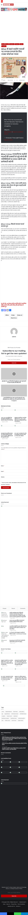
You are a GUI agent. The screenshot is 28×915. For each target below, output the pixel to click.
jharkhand (15, 716)
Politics (17, 44)
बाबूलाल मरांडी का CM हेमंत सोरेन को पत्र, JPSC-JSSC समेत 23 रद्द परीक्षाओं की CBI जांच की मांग (20, 419)
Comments (22, 608)
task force (14, 318)
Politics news (7, 720)
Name (2, 465)
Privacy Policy (14, 904)
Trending (4, 46)
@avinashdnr (8, 132)
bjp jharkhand (7, 713)
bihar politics (21, 711)
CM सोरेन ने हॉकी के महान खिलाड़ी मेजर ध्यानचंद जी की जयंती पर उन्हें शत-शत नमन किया (18, 628)
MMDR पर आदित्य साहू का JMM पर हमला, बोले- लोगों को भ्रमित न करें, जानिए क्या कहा (21, 678)
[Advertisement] (14, 27)
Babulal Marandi (9, 711)
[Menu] (1, 5)
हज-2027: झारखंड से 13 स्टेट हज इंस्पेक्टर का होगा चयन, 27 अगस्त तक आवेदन (21, 434)
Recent (13, 608)
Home (4, 904)
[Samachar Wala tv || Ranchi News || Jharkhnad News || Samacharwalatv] (8, 5)
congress (3, 716)
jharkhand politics (21, 718)
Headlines (12, 44)
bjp (2, 713)
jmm (2, 720)
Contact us (18, 906)
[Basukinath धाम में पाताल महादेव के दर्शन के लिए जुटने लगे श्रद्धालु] (5, 642)
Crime (7, 44)
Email (2, 471)
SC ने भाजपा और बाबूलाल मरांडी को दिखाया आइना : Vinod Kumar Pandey (18, 633)
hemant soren (9, 716)
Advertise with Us (11, 906)
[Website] (14, 339)
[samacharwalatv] (14, 9)
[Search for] (26, 5)
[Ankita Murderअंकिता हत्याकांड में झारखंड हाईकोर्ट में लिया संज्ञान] (5, 622)
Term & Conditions (21, 904)
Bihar (3, 44)
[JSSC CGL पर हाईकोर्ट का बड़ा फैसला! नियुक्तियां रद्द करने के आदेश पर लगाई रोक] (7, 412)
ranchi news (14, 720)
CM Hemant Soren (14, 713)
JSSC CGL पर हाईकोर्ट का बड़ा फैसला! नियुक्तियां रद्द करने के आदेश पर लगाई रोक (7, 419)
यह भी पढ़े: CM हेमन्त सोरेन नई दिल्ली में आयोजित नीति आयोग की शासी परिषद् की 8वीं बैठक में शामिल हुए (13, 305)
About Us (8, 904)
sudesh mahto (20, 720)
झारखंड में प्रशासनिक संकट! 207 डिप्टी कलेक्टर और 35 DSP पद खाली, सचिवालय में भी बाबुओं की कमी (7, 435)
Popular (4, 608)
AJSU (3, 711)
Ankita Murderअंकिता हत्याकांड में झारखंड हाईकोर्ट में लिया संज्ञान (17, 621)
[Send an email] (5, 80)
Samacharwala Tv (22, 902)
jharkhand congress (5, 718)
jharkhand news (14, 718)
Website (2, 476)
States (21, 44)
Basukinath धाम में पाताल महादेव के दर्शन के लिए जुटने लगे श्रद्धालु (17, 641)
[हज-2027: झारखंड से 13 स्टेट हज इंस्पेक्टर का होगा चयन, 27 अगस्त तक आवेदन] (21, 428)
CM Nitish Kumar (23, 713)
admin (4, 80)
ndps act (20, 315)
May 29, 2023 (8, 140)
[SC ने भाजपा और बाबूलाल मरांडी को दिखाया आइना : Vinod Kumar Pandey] (5, 635)
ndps (13, 315)
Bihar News (15, 711)
